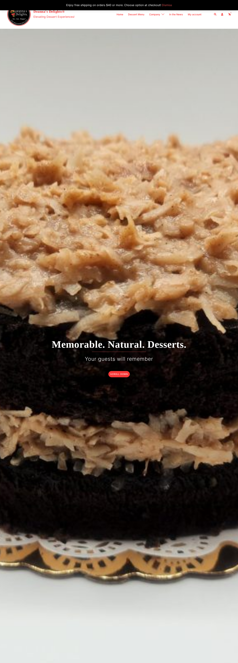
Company (154, 14)
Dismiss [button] (167, 5)
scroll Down (119, 374)
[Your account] (222, 14)
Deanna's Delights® (49, 11)
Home (120, 14)
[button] (215, 14)
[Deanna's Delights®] (19, 14)
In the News (176, 14)
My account (194, 14)
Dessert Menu (136, 14)
